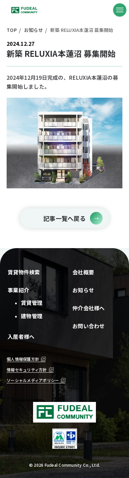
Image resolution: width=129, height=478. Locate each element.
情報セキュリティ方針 (27, 369)
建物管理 (29, 316)
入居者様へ (21, 336)
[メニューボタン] (119, 10)
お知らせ (83, 290)
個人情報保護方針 (23, 359)
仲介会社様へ (88, 308)
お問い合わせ (88, 326)
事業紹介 (18, 290)
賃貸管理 (29, 303)
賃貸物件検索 (24, 272)
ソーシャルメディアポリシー (33, 380)
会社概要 (83, 272)
